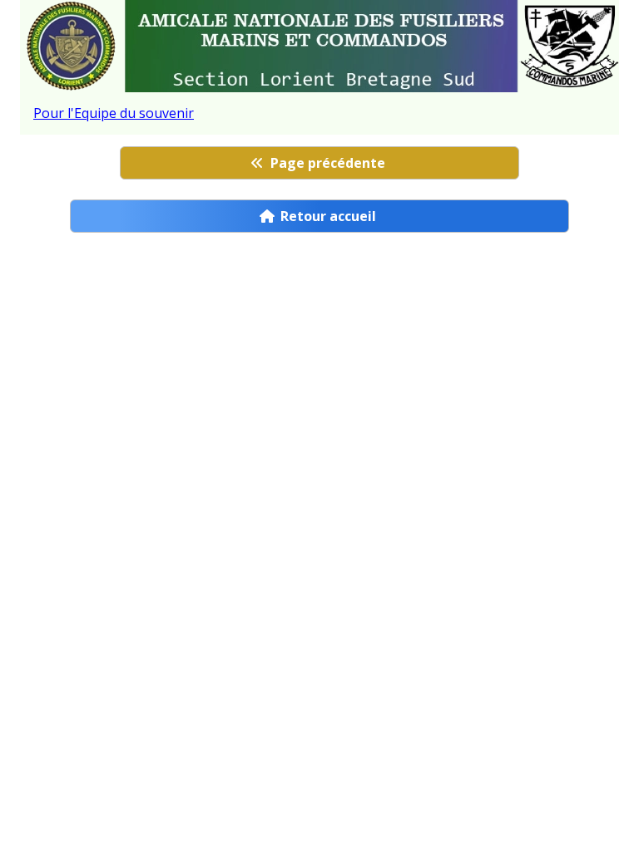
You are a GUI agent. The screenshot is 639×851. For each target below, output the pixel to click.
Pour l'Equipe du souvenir (113, 113)
